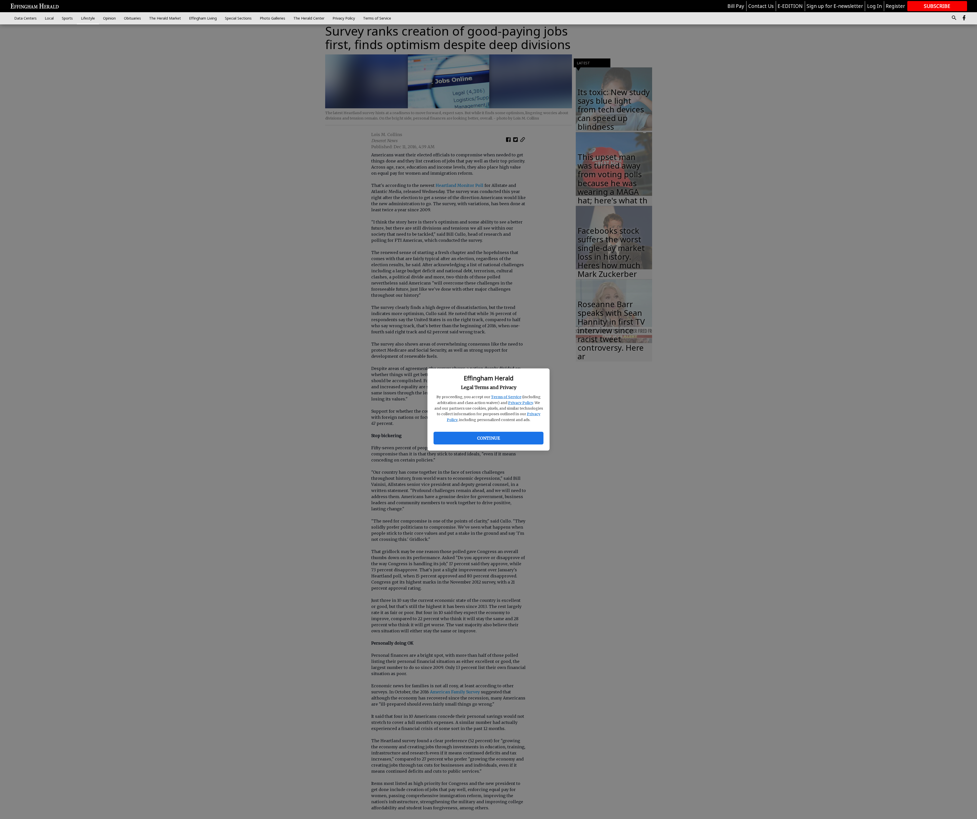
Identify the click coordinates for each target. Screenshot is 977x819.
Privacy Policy (520, 402)
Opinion (109, 18)
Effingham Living (203, 18)
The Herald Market (165, 18)
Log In (874, 6)
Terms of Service (506, 397)
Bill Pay (735, 6)
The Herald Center (308, 18)
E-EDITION (790, 6)
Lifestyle (88, 18)
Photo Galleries (272, 18)
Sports (67, 18)
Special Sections (238, 18)
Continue (488, 438)
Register (895, 6)
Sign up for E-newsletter (835, 6)
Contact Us (761, 6)
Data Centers (25, 18)
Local (49, 18)
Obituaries (132, 18)
